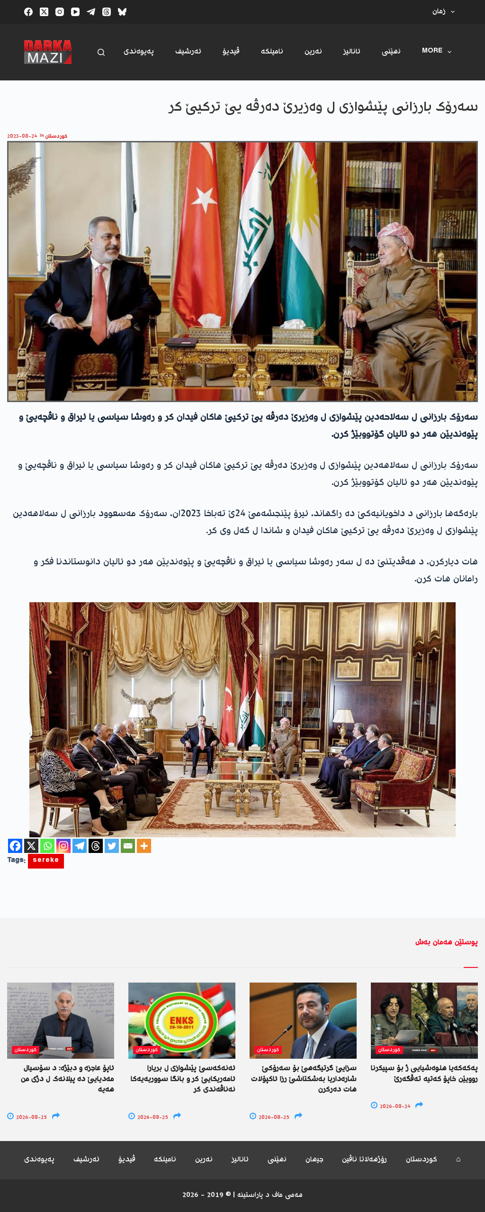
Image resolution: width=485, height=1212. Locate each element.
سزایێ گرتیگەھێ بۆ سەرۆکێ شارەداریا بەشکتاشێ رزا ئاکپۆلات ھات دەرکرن (304, 1079)
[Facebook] (28, 12)
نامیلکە (272, 51)
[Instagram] (59, 12)
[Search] (101, 52)
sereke (46, 861)
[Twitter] (112, 846)
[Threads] (106, 12)
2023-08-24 (22, 136)
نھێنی (391, 51)
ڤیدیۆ (231, 51)
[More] (144, 846)
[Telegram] (91, 12)
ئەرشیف (188, 51)
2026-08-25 (31, 1118)
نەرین (313, 51)
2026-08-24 (394, 1107)
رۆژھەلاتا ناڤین (364, 1160)
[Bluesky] (122, 12)
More (432, 51)
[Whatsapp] (47, 846)
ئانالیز (351, 51)
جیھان (314, 1160)
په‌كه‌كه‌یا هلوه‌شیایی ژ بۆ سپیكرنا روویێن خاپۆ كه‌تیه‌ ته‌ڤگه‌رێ (424, 1073)
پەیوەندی (139, 51)
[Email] (128, 846)
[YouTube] (75, 12)
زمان (439, 11)
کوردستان (56, 136)
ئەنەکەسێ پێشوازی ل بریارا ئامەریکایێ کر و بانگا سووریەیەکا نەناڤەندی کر (183, 1079)
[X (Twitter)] (44, 12)
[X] (31, 846)
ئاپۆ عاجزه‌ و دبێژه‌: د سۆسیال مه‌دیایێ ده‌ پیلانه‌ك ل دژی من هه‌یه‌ (67, 1079)
